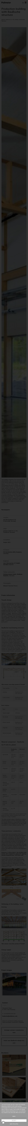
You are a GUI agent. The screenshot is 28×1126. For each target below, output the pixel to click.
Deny (14, 1116)
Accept (14, 1120)
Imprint (11, 1123)
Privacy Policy (15, 1123)
